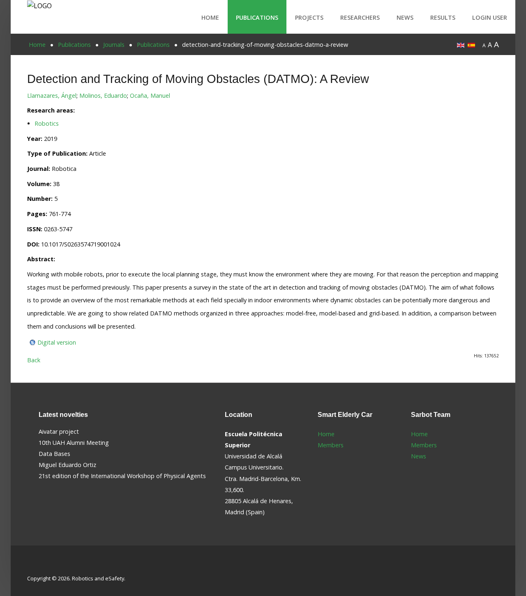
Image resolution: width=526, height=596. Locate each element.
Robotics (47, 123)
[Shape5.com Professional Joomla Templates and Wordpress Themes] (44, 565)
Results (442, 17)
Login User (489, 17)
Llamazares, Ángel (51, 95)
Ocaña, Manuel (150, 95)
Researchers (360, 17)
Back (33, 360)
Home (210, 17)
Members (331, 445)
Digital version (56, 342)
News (405, 17)
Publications (257, 17)
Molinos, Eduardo (103, 95)
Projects (309, 17)
